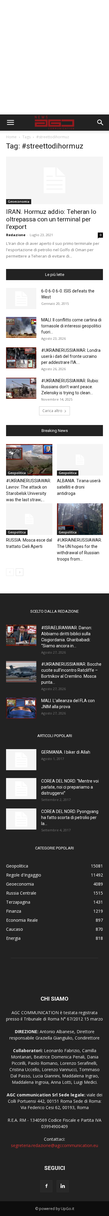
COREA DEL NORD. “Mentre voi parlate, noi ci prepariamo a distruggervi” (70, 787)
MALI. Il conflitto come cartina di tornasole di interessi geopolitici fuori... (71, 325)
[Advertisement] (54, 57)
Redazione (15, 235)
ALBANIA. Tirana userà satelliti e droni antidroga (79, 487)
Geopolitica (17, 473)
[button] (10, 122)
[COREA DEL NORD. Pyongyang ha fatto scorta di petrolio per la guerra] (21, 819)
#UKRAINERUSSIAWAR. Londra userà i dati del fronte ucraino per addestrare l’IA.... (71, 356)
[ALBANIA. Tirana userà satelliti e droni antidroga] (80, 460)
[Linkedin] (63, 1186)
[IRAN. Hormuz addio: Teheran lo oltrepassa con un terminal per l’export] (54, 180)
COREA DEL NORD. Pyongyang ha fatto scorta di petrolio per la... (69, 817)
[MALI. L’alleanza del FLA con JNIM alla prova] (21, 708)
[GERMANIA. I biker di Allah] (21, 759)
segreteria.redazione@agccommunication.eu (54, 1145)
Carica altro (52, 410)
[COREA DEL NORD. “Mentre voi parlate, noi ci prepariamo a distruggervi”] (21, 788)
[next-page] (19, 572)
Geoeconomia (18, 201)
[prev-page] (10, 572)
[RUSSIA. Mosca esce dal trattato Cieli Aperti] (29, 519)
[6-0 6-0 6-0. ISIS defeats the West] (21, 298)
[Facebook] (46, 1186)
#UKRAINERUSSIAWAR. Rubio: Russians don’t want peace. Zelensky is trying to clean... (70, 386)
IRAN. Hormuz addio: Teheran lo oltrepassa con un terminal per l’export (51, 219)
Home (11, 136)
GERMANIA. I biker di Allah (65, 752)
